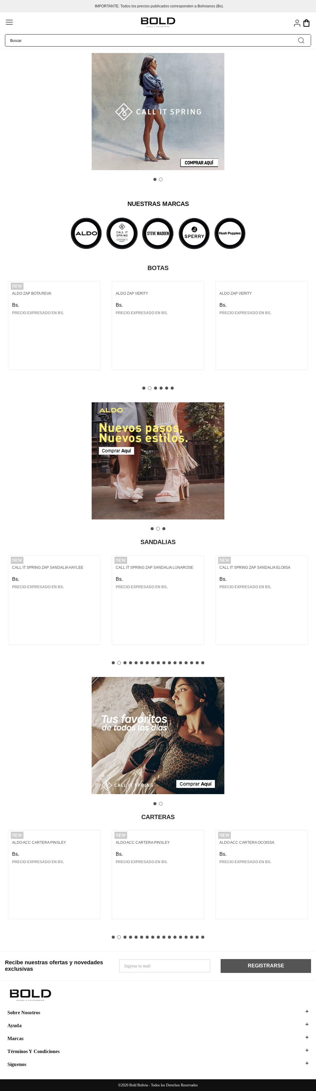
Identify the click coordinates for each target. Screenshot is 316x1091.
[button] (72, 23)
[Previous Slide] (7, 112)
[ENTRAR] (297, 23)
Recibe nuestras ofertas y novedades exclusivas (54, 965)
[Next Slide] (309, 112)
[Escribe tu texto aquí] (86, 234)
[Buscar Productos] (301, 40)
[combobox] (158, 40)
